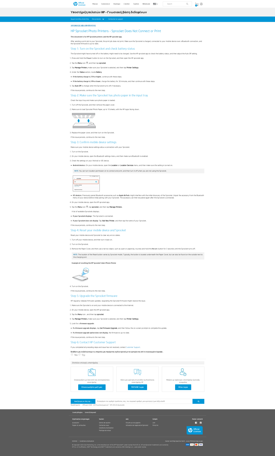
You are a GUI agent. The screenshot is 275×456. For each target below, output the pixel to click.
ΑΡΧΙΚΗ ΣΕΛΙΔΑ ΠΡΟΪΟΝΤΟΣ (83, 25)
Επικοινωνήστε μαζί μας (92, 387)
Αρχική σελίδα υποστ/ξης (80, 19)
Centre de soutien (104, 423)
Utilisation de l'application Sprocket (137, 425)
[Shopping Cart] (197, 4)
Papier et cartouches (79, 425)
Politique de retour (105, 430)
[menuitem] (80, 19)
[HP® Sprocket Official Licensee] (79, 4)
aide (127, 419)
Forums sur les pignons (133, 423)
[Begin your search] (187, 4)
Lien (154, 423)
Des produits (96, 19)
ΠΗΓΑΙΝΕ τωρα (137, 387)
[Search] (198, 401)
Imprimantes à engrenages (80, 419)
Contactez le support (115, 19)
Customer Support (133, 347)
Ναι (76, 354)
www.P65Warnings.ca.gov (194, 441)
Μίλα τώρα (183, 387)
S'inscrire (155, 425)
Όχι (83, 354)
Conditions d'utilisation (106, 428)
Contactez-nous (104, 425)
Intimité (74, 441)
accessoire (75, 423)
